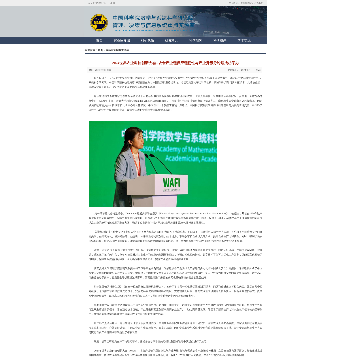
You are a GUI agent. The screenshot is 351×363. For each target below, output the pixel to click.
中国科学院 (246, 3)
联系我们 (258, 3)
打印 (258, 70)
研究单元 (171, 40)
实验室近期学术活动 (117, 50)
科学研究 (195, 40)
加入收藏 (233, 3)
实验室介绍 (122, 40)
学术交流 (244, 40)
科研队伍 (147, 40)
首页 (99, 40)
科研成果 (220, 40)
